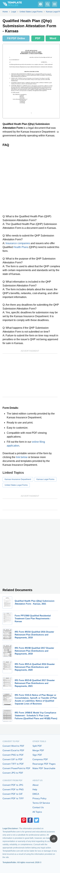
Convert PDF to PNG (13, 789)
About (35, 785)
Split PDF (37, 746)
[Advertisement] (30, 181)
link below (22, 457)
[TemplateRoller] (11, 4)
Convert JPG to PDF (13, 772)
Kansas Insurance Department (18, 479)
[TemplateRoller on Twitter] (36, 820)
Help (34, 789)
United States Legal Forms (16, 485)
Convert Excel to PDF (13, 750)
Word (53, 38)
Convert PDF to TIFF (13, 798)
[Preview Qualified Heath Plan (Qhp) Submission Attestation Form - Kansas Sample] (31, 81)
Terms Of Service (41, 803)
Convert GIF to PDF (13, 759)
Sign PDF (37, 755)
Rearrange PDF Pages (44, 764)
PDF (37, 38)
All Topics (37, 812)
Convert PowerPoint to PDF (16, 768)
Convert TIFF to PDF (13, 764)
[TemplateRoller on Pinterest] (23, 820)
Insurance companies (18, 243)
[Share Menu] (53, 839)
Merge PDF (38, 750)
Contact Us (38, 807)
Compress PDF (40, 759)
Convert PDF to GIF (13, 794)
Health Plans (20, 247)
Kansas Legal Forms (45, 479)
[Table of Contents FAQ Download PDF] (40, 4)
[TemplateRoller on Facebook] (30, 820)
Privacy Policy (39, 798)
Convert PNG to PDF (13, 755)
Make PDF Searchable (43, 768)
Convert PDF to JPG (13, 785)
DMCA (35, 794)
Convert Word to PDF (13, 746)
